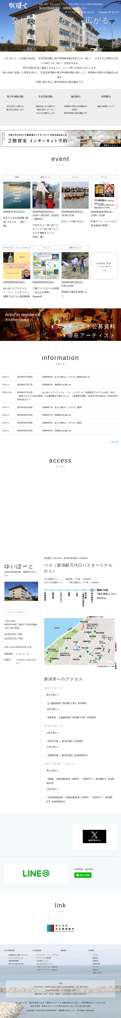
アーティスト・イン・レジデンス (48, 955)
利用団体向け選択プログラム (18, 955)
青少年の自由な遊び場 (16, 964)
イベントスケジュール (16, 958)
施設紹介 (96, 958)
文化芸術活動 (45, 104)
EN (117, 12)
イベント (96, 967)
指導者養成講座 (14, 961)
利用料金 (96, 961)
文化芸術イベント (42, 961)
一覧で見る (114, 442)
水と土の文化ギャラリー (45, 964)
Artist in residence (23, 314)
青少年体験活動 (15, 103)
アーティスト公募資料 (86, 326)
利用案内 (106, 101)
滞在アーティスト (92, 335)
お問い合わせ (87, 12)
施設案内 (75, 104)
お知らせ (96, 970)
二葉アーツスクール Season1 (47, 967)
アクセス (72, 12)
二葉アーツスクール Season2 (47, 970)
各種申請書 (96, 964)
